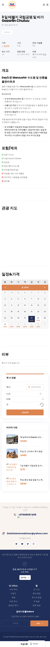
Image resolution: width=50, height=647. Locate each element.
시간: (8, 393)
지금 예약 (25, 412)
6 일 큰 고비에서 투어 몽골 (31, 451)
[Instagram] (33, 544)
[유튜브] (22, 544)
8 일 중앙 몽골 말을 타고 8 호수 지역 (31, 479)
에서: (8, 387)
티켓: (8, 399)
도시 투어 (21, 54)
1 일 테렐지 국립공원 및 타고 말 (31, 465)
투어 (28, 54)
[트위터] (28, 544)
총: (7, 404)
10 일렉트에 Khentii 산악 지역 (31, 437)
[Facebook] (16, 544)
